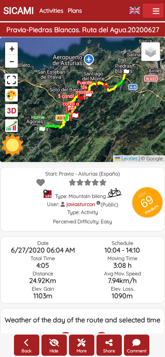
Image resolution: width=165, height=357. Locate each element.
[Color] (11, 95)
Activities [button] (51, 10)
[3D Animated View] (11, 110)
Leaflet (129, 158)
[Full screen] (11, 80)
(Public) (109, 204)
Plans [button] (75, 10)
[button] (41, 127)
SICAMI (18, 10)
